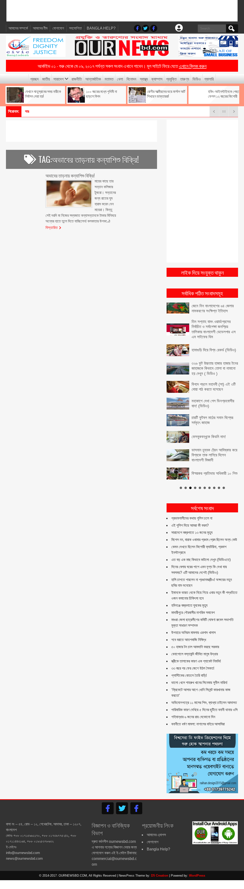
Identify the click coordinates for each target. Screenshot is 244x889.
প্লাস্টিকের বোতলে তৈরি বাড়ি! (189, 675)
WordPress (197, 875)
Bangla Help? (101, 28)
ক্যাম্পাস (157, 79)
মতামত (109, 79)
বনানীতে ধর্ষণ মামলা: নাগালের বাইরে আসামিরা (198, 724)
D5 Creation (159, 875)
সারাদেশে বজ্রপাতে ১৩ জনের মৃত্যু (192, 532)
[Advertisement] (122, 10)
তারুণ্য (184, 79)
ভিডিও (197, 79)
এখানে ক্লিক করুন (193, 65)
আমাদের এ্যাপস (156, 835)
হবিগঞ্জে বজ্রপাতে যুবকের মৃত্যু (189, 605)
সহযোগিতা (75, 28)
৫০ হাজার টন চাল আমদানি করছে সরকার (195, 647)
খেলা (120, 79)
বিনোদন (131, 79)
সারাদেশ (58, 79)
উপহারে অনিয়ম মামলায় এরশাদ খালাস (193, 633)
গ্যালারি (209, 79)
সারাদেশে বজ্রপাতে (36, 111)
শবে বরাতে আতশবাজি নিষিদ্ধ (188, 640)
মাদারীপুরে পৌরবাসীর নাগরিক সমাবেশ (193, 613)
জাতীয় (46, 79)
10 (224, 488)
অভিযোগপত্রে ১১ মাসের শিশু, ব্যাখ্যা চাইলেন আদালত (204, 703)
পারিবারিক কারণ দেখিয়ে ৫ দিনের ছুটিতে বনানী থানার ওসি (204, 710)
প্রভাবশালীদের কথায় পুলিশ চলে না (191, 518)
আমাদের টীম (40, 28)
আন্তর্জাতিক (93, 79)
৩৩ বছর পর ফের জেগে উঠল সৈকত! (192, 668)
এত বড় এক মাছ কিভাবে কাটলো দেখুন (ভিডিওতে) (201, 560)
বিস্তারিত (52, 227)
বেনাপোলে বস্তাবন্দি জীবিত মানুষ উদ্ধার (194, 654)
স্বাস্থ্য (144, 79)
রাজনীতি (76, 79)
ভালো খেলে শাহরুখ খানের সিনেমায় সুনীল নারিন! (199, 683)
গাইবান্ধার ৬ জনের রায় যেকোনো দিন (193, 717)
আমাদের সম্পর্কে (18, 28)
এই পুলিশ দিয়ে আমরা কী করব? (190, 525)
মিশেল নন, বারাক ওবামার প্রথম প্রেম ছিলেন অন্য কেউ (204, 540)
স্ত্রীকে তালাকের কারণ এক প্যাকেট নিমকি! (196, 661)
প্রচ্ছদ (34, 79)
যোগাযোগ (58, 28)
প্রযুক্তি (171, 79)
